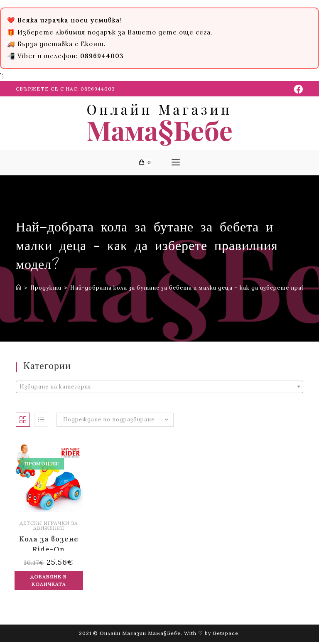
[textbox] (159, 387)
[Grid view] (23, 420)
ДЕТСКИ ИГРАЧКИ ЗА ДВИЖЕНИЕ (49, 525)
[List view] (41, 420)
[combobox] (159, 387)
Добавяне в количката (48, 580)
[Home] (19, 287)
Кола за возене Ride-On (49, 542)
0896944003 (98, 89)
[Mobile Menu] (175, 162)
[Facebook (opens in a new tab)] (297, 89)
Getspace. (226, 633)
